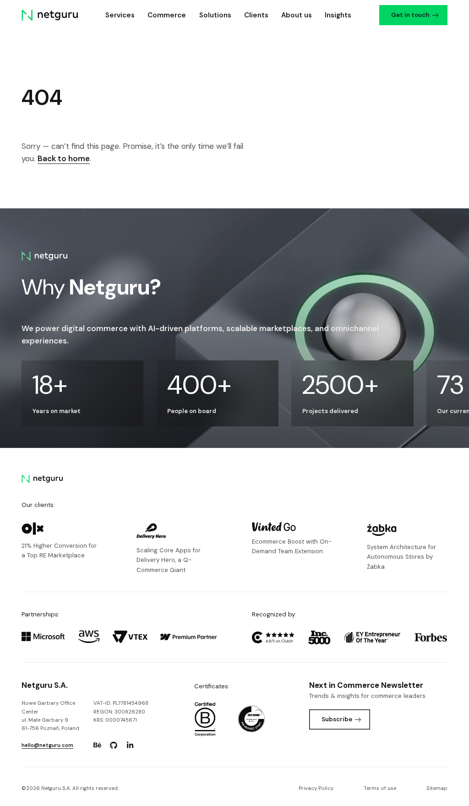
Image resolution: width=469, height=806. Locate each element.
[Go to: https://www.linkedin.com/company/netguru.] (130, 745)
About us (296, 15)
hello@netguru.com (47, 745)
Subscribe (337, 719)
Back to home (64, 158)
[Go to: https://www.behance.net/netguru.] (97, 745)
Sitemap (436, 788)
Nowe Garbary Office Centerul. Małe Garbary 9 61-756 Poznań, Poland (50, 715)
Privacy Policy (316, 788)
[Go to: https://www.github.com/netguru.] (113, 745)
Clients (256, 15)
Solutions (215, 15)
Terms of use (380, 788)
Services (120, 15)
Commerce (166, 15)
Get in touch (410, 15)
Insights (338, 15)
